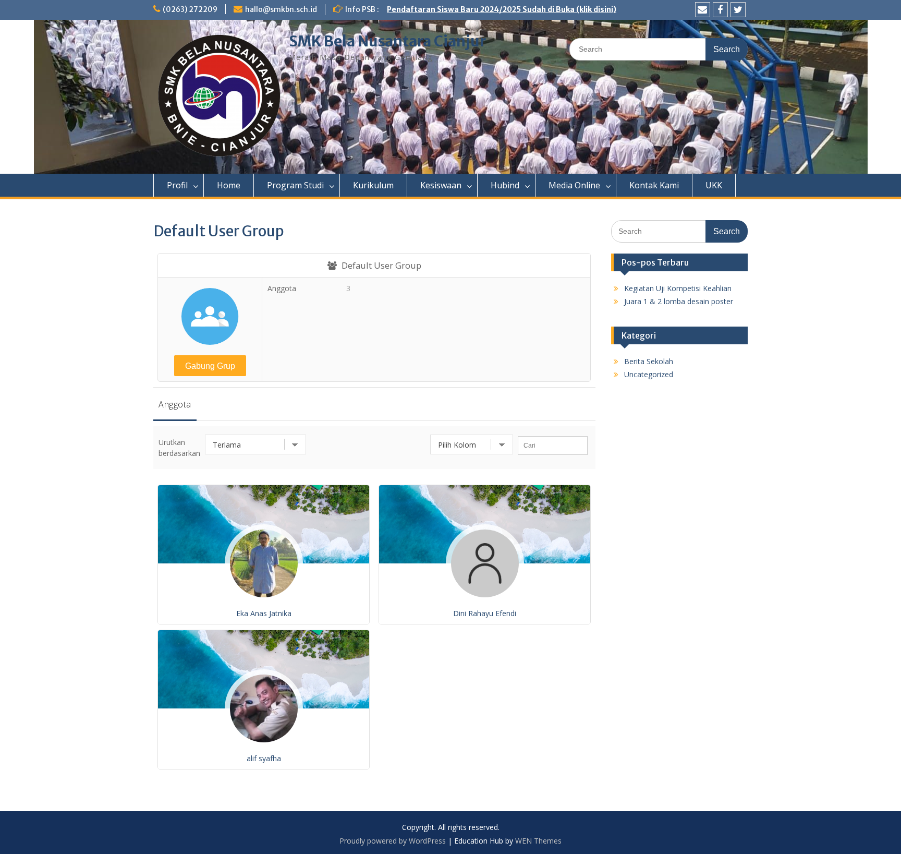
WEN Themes (538, 841)
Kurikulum (373, 185)
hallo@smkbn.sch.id (281, 9)
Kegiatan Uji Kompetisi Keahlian (678, 288)
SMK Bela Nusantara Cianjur (387, 41)
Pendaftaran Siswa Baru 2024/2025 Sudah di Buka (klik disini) (501, 9)
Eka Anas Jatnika (263, 613)
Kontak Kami (654, 185)
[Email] (702, 9)
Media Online (574, 185)
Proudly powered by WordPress (392, 841)
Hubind (505, 185)
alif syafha (264, 758)
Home (228, 185)
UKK (713, 185)
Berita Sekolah (648, 361)
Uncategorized (648, 374)
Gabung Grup (210, 366)
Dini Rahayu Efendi (484, 613)
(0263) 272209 (190, 9)
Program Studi (295, 185)
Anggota (175, 404)
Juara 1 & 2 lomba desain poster (678, 301)
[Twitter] (738, 9)
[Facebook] (720, 9)
